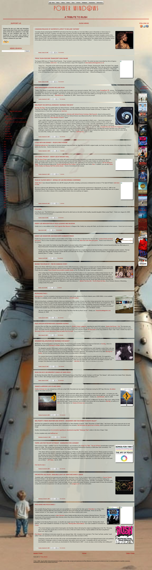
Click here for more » (40, 465)
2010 (5, 178)
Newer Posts (37, 553)
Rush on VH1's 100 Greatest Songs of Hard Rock (53, 372)
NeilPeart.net (80, 131)
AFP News (50, 460)
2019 (5, 156)
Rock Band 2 (38, 534)
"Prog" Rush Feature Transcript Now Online (51, 58)
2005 (5, 190)
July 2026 (7, 126)
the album (112, 389)
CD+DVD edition (74, 298)
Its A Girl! (38, 209)
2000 (5, 202)
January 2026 (8, 138)
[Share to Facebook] (55, 52)
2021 (5, 151)
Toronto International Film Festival (66, 164)
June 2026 (8, 129)
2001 (5, 200)
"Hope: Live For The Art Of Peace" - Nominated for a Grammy (57, 443)
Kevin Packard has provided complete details (60, 270)
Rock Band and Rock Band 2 (45, 504)
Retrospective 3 (41, 293)
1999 (5, 205)
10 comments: (61, 217)
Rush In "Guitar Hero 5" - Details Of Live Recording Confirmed (58, 180)
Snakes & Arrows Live (79, 403)
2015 (5, 166)
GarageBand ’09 (104, 90)
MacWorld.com (59, 95)
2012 (5, 173)
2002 (5, 197)
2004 (5, 192)
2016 (5, 163)
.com (103, 310)
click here (77, 361)
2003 (5, 195)
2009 (5, 180)
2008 (5, 183)
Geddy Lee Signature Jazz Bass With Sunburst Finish (54, 236)
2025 (5, 141)
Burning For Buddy (54, 345)
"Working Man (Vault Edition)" (76, 523)
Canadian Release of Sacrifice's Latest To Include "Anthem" (57, 29)
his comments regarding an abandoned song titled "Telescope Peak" (70, 430)
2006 (5, 188)
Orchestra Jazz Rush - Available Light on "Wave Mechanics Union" (59, 474)
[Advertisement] (15, 81)
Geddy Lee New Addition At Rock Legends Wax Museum (55, 223)
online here (53, 62)
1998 (5, 207)
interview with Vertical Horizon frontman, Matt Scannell (82, 114)
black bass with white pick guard (89, 240)
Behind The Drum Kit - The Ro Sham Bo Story (51, 264)
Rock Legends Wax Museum (62, 226)
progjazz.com (76, 483)
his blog (103, 343)
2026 (5, 114)
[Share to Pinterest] (57, 52)
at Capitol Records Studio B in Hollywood (111, 127)
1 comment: (62, 150)
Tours (73, 2)
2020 (5, 154)
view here (64, 111)
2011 (5, 175)
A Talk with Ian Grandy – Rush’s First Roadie (51, 142)
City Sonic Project (42, 159)
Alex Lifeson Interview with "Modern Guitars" (52, 323)
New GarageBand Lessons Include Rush (50, 87)
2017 (5, 161)
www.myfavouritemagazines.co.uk (94, 62)
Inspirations (92, 2)
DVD (58, 403)
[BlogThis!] (52, 52)
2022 (5, 149)
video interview (60, 515)
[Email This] (50, 52)
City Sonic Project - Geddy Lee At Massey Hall (52, 156)
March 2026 (8, 133)
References (100, 2)
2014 (5, 168)
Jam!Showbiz (100, 396)
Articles (78, 2)
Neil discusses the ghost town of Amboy (88, 425)
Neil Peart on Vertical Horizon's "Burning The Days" (54, 105)
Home (84, 553)
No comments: (61, 52)
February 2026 (9, 136)
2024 (5, 144)
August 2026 (8, 116)
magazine (79, 326)
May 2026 (7, 131)
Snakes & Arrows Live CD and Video (48, 386)
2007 (5, 185)
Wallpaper (84, 2)
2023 (5, 146)
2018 (5, 158)
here (93, 164)
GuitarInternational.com (41, 145)
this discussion (92, 329)
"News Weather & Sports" (57, 117)
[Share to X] (53, 52)
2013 (5, 171)
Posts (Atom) (44, 557)
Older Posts (130, 553)
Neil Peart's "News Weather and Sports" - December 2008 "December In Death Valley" (66, 421)
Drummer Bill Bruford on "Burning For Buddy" (52, 341)
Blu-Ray (108, 401)
